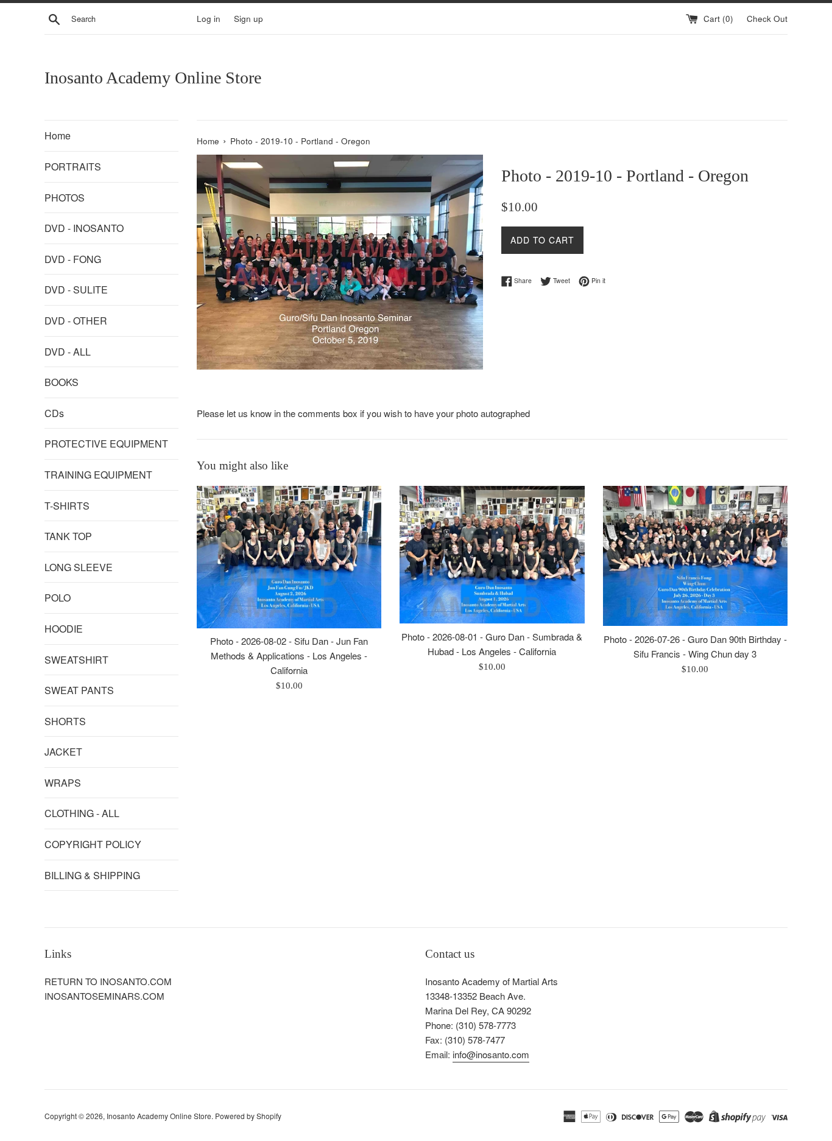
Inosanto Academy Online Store (152, 77)
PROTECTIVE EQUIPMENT (106, 444)
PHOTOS (64, 198)
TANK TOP (68, 536)
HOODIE (63, 629)
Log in (208, 18)
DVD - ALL (67, 352)
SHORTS (65, 721)
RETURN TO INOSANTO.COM (108, 981)
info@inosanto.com (491, 1054)
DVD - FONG (72, 259)
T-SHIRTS (67, 506)
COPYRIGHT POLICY (92, 844)
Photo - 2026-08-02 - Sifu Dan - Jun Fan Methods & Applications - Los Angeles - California (289, 655)
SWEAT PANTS (79, 690)
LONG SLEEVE (78, 567)
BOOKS (61, 382)
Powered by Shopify (248, 1116)
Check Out (767, 18)
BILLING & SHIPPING (92, 875)
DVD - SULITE (76, 290)
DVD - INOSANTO (84, 228)
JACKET (63, 752)
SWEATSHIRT (76, 660)
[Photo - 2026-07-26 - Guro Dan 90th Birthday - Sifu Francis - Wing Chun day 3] (695, 556)
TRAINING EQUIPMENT (98, 475)
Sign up (248, 18)
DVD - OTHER (75, 321)
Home (57, 135)
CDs (54, 413)
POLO (57, 598)
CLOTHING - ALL (81, 813)
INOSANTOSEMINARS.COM (104, 995)
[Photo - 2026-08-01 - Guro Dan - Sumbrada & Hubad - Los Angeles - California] (492, 555)
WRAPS (62, 783)
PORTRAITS (72, 167)
